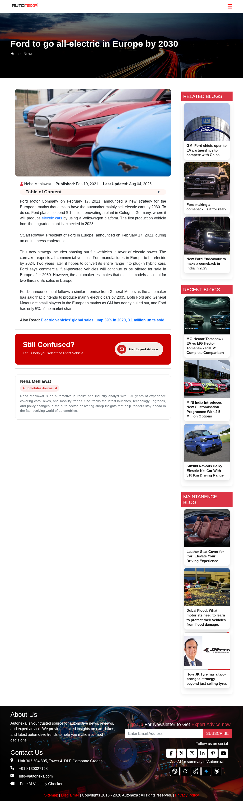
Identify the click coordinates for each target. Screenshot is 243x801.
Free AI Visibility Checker (41, 784)
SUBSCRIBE (217, 734)
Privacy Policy (187, 795)
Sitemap (51, 795)
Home (15, 54)
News (28, 54)
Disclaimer (70, 795)
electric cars (51, 218)
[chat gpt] (175, 771)
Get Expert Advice (143, 349)
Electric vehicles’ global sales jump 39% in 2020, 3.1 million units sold (102, 320)
